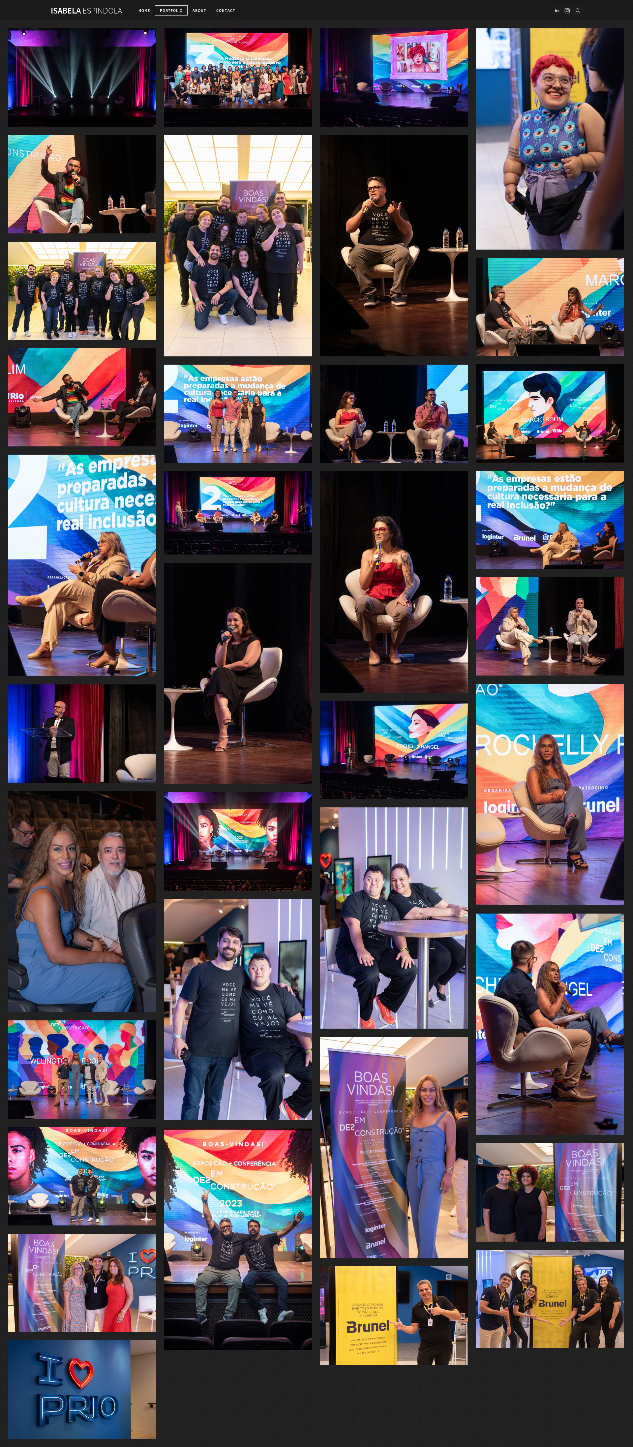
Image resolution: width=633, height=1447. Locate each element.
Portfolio (171, 10)
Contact (225, 10)
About (199, 10)
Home (144, 10)
